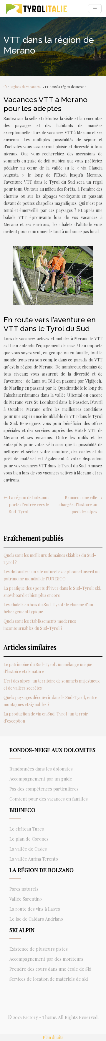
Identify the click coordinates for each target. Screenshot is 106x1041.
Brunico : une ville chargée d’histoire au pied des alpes (78, 504)
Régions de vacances (24, 86)
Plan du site (53, 1037)
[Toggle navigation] (95, 8)
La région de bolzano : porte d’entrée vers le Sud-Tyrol (29, 504)
